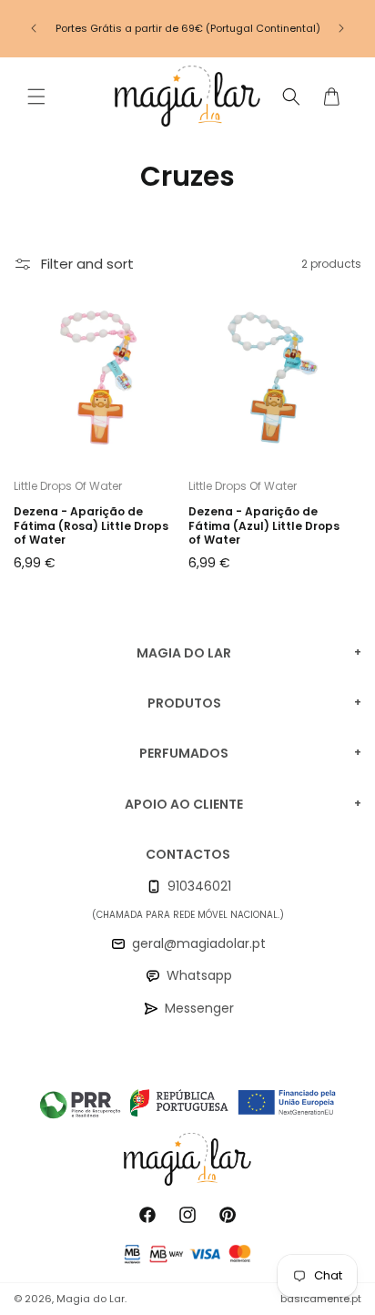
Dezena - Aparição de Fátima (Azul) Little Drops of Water (264, 526)
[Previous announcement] (34, 28)
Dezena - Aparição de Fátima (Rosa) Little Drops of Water (91, 526)
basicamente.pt (320, 1298)
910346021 (199, 886)
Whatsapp (199, 975)
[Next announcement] (341, 28)
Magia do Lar (90, 1298)
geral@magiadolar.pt (199, 943)
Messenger (199, 1008)
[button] (36, 96)
